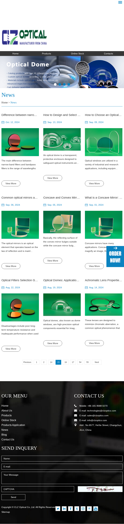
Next (97, 362)
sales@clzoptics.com (97, 415)
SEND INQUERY (19, 448)
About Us (6, 410)
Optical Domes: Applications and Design (69, 280)
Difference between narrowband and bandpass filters (35, 115)
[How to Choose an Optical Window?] (103, 142)
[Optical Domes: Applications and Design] (62, 304)
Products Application (13, 425)
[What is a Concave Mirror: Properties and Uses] (103, 225)
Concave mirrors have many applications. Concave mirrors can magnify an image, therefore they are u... (102, 247)
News (13, 102)
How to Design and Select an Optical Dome (71, 115)
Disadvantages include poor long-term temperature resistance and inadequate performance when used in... (19, 330)
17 (73, 362)
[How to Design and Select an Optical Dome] (62, 139)
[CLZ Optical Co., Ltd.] (62, 26)
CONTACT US (89, 395)
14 (51, 362)
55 (87, 362)
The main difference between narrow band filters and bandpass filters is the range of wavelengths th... (18, 164)
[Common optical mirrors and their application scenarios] (20, 225)
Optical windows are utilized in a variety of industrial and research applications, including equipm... (101, 164)
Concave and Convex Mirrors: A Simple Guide (72, 197)
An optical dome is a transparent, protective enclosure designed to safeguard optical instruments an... (61, 159)
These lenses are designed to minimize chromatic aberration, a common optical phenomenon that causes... (102, 324)
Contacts (108, 53)
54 (80, 362)
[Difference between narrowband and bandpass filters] (20, 142)
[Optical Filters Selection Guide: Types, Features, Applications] (20, 307)
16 (66, 362)
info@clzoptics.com (97, 420)
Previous (27, 362)
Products (46, 53)
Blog (4, 434)
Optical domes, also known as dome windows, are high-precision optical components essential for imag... (61, 324)
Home (15, 53)
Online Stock (77, 53)
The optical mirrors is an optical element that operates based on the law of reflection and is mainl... (19, 247)
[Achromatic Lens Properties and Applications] (103, 304)
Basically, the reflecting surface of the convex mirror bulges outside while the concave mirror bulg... (60, 242)
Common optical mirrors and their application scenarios (36, 197)
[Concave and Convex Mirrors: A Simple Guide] (62, 222)
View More (10, 183)
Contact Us (7, 439)
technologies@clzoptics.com (101, 410)
